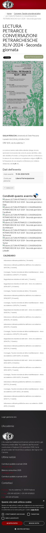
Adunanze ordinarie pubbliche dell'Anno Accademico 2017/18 (22, 266)
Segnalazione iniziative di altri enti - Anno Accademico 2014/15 (23, 340)
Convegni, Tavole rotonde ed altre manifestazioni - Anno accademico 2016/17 (24, 273)
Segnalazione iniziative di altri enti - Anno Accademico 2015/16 (23, 311)
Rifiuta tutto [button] (34, 523)
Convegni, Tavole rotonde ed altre (27, 13)
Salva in (9, 188)
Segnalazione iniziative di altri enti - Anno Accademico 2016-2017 (23, 285)
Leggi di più (35, 510)
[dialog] (23, 516)
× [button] (43, 501)
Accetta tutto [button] (12, 523)
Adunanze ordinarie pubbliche (18, 260)
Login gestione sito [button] (9, 417)
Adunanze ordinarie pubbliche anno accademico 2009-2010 (23, 404)
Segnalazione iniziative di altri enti (20, 279)
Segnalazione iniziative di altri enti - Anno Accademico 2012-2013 (23, 361)
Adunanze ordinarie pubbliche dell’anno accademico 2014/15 (22, 325)
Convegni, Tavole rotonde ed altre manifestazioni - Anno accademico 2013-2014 (24, 354)
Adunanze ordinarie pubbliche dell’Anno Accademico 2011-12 (22, 383)
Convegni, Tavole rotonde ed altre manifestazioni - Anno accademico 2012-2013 (24, 376)
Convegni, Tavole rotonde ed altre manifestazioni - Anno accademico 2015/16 (24, 304)
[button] (23, 529)
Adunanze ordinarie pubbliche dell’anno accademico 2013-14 (22, 347)
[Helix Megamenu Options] (43, 4)
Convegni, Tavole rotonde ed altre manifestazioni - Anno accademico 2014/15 (24, 332)
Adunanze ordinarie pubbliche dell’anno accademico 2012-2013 (22, 368)
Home (9, 13)
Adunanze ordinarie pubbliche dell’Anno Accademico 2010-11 (22, 397)
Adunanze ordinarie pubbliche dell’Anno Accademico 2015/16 (22, 318)
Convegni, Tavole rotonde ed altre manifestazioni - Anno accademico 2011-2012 (24, 390)
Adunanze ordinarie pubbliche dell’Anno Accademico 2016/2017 (22, 296)
